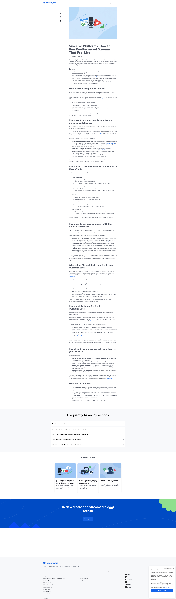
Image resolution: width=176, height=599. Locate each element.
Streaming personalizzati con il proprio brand (54, 578)
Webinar (129, 574)
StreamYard (96, 77)
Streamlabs (72, 276)
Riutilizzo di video (47, 591)
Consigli (110, 3)
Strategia (91, 3)
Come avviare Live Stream (80, 3)
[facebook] (60, 17)
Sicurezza (45, 598)
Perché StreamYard (47, 573)
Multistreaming (46, 576)
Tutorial (103, 3)
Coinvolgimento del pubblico (50, 584)
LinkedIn (129, 587)
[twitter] (60, 20)
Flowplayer (105, 98)
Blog (83, 574)
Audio (97, 3)
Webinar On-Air (46, 589)
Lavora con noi (50, 593)
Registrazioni (46, 580)
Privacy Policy (167, 587)
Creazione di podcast (48, 587)
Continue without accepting (169, 568)
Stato (44, 596)
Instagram (130, 585)
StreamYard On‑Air (110, 143)
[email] (60, 13)
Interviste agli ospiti (47, 582)
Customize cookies (162, 594)
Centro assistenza (83, 578)
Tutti (70, 3)
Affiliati (83, 576)
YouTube (129, 582)
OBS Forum (109, 242)
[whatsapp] (60, 24)
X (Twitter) (129, 580)
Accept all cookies (162, 590)
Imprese (105, 573)
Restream (91, 320)
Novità (81, 580)
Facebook (130, 577)
